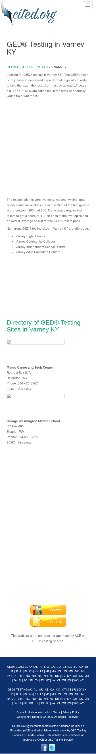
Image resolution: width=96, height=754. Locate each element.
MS (83, 671)
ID (16, 671)
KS (31, 671)
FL (75, 666)
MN (71, 671)
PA (15, 680)
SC (25, 680)
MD (54, 671)
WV (75, 680)
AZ (47, 666)
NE (40, 676)
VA (53, 680)
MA (48, 671)
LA (42, 671)
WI (69, 680)
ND (34, 676)
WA (64, 680)
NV (63, 676)
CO (59, 666)
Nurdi (35, 716)
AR (42, 666)
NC (28, 676)
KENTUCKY (42, 67)
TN (37, 680)
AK (30, 666)
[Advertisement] (48, 147)
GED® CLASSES (17, 666)
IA (12, 671)
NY (69, 676)
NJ (51, 676)
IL (21, 671)
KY (36, 671)
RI (20, 680)
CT (64, 666)
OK (81, 676)
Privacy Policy (71, 712)
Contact (21, 712)
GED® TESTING (18, 67)
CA (53, 666)
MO (77, 671)
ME (60, 671)
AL (36, 666)
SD (31, 680)
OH (75, 676)
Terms (57, 712)
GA (81, 666)
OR (87, 676)
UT (48, 680)
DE (70, 666)
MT (22, 676)
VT (58, 680)
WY (82, 680)
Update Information (39, 712)
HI (86, 666)
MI (65, 671)
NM (57, 676)
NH (46, 676)
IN (25, 671)
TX (42, 680)
